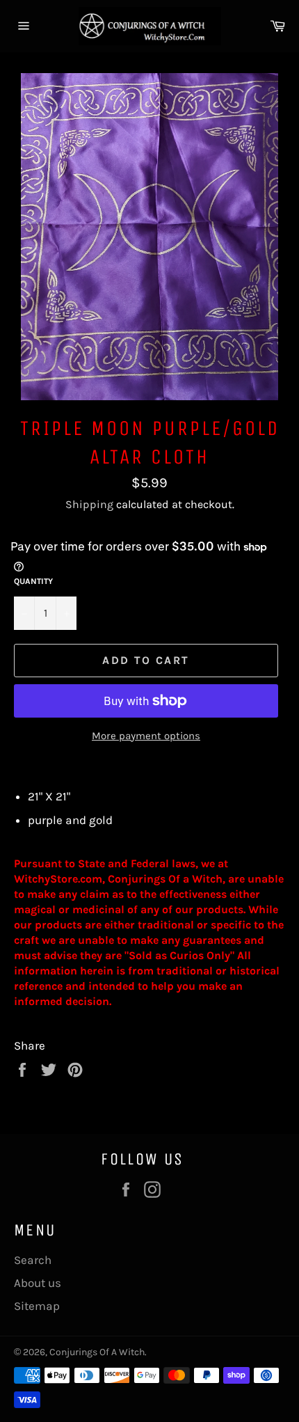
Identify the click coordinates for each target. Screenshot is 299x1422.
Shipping (89, 504)
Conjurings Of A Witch (97, 1352)
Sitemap (37, 1306)
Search (32, 1260)
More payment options (146, 735)
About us (37, 1283)
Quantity (33, 581)
